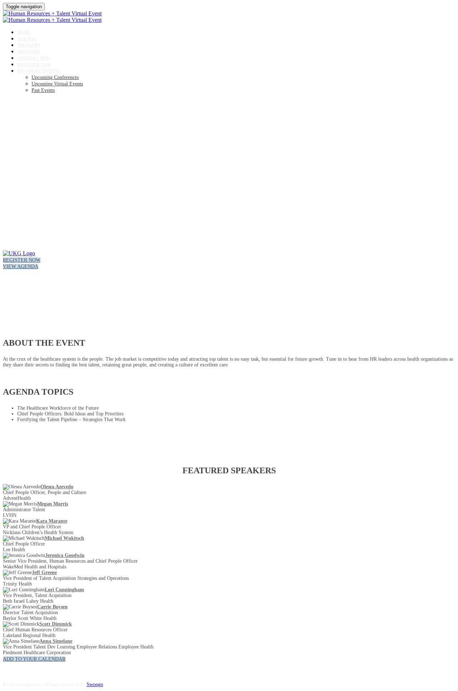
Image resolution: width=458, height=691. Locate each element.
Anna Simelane (55, 641)
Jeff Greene (44, 572)
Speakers (28, 45)
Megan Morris (52, 504)
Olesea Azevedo (56, 486)
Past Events (43, 90)
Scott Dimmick (55, 624)
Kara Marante (51, 521)
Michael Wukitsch (64, 538)
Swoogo (95, 684)
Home (23, 32)
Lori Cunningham (64, 589)
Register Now (34, 64)
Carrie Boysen (52, 606)
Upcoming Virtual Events (57, 84)
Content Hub (33, 58)
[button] (21, 260)
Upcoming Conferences (55, 77)
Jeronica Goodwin (64, 555)
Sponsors (28, 51)
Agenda (26, 38)
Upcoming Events (38, 71)
